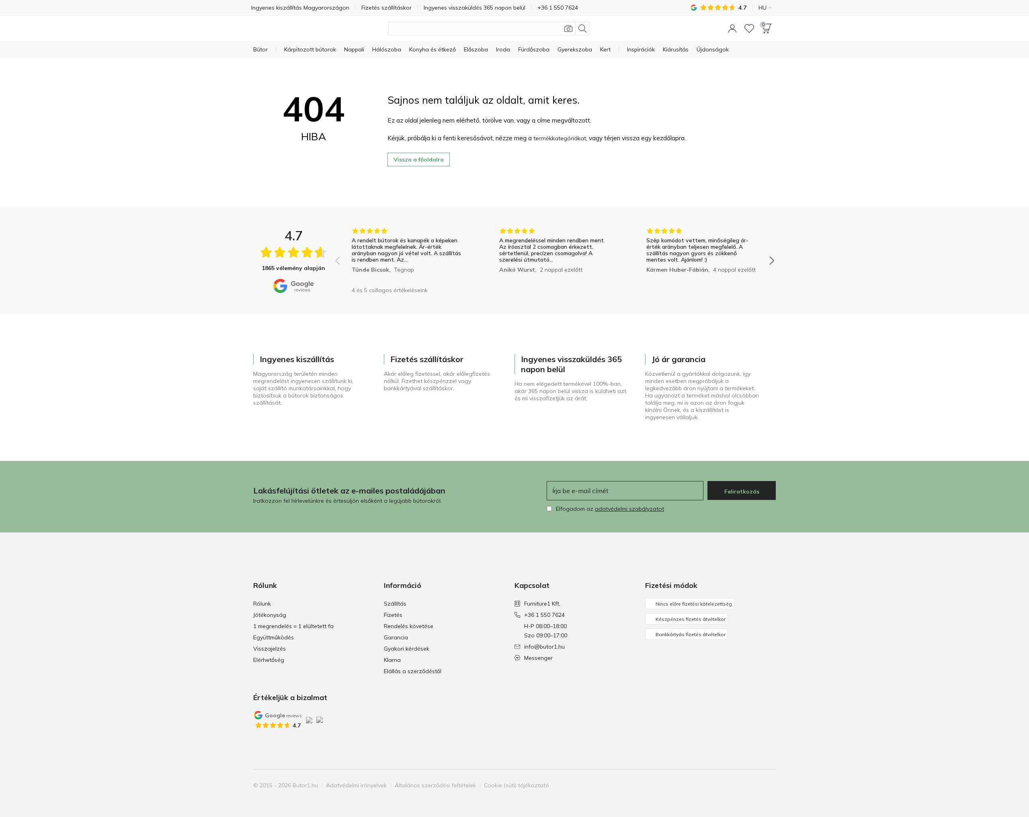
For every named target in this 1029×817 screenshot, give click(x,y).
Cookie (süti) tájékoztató (516, 785)
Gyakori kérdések (406, 648)
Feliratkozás (741, 491)
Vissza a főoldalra (419, 159)
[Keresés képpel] (568, 28)
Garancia (396, 637)
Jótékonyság (269, 614)
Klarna (392, 659)
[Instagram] (741, 785)
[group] (407, 255)
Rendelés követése (408, 626)
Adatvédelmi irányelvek (356, 785)
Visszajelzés (269, 648)
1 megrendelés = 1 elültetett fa (293, 626)
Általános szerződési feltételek (435, 785)
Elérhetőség (268, 659)
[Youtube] (755, 785)
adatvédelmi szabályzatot (629, 508)
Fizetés (393, 614)
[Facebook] (728, 785)
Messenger (538, 657)
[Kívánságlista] (749, 28)
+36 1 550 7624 (544, 614)
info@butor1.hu (544, 646)
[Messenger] (769, 785)
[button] (732, 29)
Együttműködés (273, 637)
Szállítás (395, 603)
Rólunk (262, 603)
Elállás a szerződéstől (412, 671)
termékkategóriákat (559, 138)
